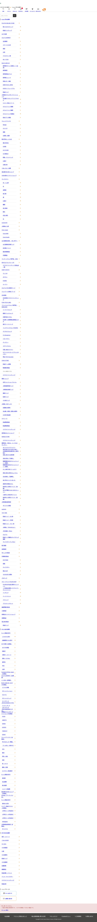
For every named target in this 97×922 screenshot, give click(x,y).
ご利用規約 (78, 916)
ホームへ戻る (4, 910)
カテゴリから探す (5, 833)
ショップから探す (5, 19)
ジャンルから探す (5, 629)
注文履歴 (26, 11)
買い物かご (21, 11)
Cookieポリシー (66, 916)
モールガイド (32, 11)
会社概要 (7, 916)
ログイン (9, 11)
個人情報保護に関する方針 (39, 916)
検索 (3, 11)
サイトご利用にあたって (21, 916)
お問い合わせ (38, 11)
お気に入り (15, 11)
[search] (14, 15)
